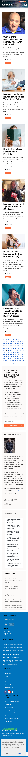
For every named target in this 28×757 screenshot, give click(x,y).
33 (13, 346)
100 (23, 361)
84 (6, 359)
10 (23, 339)
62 (18, 352)
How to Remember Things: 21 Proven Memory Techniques (14, 521)
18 (20, 341)
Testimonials (8, 673)
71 (18, 354)
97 (15, 361)
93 (6, 361)
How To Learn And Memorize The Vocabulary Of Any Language (13, 651)
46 (22, 348)
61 (15, 352)
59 (11, 352)
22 (8, 344)
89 (18, 359)
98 (17, 361)
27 (20, 344)
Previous (4, 339)
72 (20, 354)
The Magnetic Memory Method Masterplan (12, 647)
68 (11, 354)
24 (13, 344)
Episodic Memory (9, 707)
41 (11, 348)
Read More (18, 490)
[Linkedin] (12, 692)
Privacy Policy (8, 681)
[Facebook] (5, 692)
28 (22, 344)
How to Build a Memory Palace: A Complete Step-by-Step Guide (13, 527)
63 (20, 352)
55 (23, 350)
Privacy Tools (8, 684)
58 (8, 352)
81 (20, 356)
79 (15, 356)
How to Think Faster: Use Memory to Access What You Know (12, 588)
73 (22, 354)
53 (18, 350)
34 (15, 346)
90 (20, 359)
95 (10, 361)
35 (18, 346)
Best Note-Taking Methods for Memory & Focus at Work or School (14, 565)
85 (8, 359)
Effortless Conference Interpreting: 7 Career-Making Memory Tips (12, 555)
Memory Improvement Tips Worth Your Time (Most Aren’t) (13, 206)
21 (6, 344)
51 (13, 350)
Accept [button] (19, 753)
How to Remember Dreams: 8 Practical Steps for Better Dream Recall (13, 580)
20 (4, 344)
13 (8, 341)
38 (4, 348)
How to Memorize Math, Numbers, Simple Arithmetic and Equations (12, 661)
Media (6, 676)
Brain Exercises (8, 721)
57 (6, 352)
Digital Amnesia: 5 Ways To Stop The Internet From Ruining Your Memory (14, 538)
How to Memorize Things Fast (11, 718)
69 (13, 354)
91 (22, 359)
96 (13, 361)
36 (20, 346)
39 (6, 348)
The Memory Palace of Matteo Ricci (12, 549)
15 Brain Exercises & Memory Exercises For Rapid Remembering (12, 544)
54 (20, 350)
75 (6, 356)
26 (18, 344)
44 (18, 348)
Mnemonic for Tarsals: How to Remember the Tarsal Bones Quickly (13, 97)
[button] (25, 5)
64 (22, 352)
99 (20, 361)
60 (13, 352)
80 (18, 356)
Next (13, 363)
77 (11, 356)
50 (11, 350)
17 (18, 341)
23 (11, 344)
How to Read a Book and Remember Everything (12, 151)
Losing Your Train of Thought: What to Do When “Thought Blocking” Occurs (12, 312)
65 (4, 354)
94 (8, 361)
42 (13, 348)
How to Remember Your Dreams (10, 664)
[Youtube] (9, 692)
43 (15, 348)
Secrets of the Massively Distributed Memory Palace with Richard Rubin (13, 41)
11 (4, 341)
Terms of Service (9, 687)
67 (8, 354)
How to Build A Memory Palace (12, 701)
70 (15, 354)
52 (15, 350)
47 (4, 350)
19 (22, 341)
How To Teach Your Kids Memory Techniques (13, 560)
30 (6, 346)
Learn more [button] (5, 750)
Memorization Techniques (11, 715)
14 (11, 341)
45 (20, 348)
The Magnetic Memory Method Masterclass (12, 644)
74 (4, 356)
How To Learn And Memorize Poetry (11, 654)
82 (22, 356)
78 (13, 356)
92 (3, 361)
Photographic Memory (10, 710)
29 (4, 346)
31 (8, 346)
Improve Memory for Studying (11, 712)
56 (4, 352)
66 (6, 354)
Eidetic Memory (8, 704)
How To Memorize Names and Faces (11, 657)
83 (4, 359)
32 (11, 346)
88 (15, 359)
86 (11, 359)
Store (6, 679)
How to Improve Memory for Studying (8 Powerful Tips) (12, 254)
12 (6, 341)
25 (15, 344)
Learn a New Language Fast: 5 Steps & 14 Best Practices (13, 533)
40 (8, 348)
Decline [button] (7, 753)
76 (8, 356)
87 (13, 359)
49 (8, 350)
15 (13, 341)
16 (15, 341)
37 (22, 346)
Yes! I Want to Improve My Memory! (14, 425)
